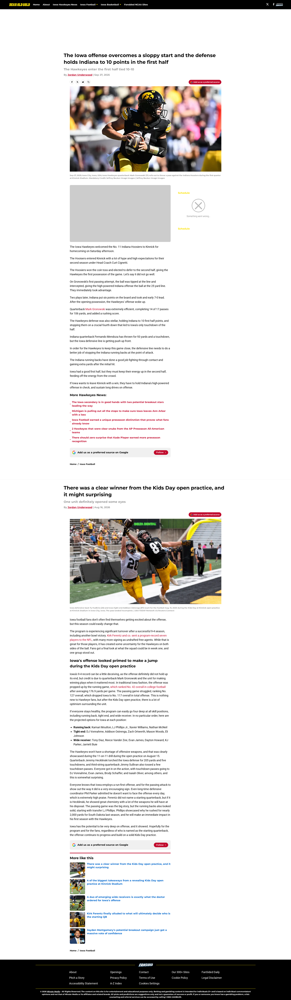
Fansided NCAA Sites (136, 4)
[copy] (88, 82)
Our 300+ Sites (180, 972)
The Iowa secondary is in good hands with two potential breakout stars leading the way (118, 404)
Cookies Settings (149, 983)
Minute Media (53, 991)
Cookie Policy (180, 977)
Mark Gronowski (95, 309)
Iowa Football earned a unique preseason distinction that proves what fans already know (120, 421)
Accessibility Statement (83, 983)
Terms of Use (147, 977)
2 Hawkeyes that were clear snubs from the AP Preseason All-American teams (118, 430)
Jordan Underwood (80, 74)
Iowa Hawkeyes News (65, 4)
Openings (116, 972)
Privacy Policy (118, 977)
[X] (267, 4)
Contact (144, 972)
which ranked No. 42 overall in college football (138, 686)
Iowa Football (87, 464)
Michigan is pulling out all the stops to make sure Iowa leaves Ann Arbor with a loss (119, 413)
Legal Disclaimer (212, 977)
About (46, 4)
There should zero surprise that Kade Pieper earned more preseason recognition (116, 439)
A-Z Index (116, 983)
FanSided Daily (211, 972)
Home (36, 4)
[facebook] (273, 4)
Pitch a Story (76, 977)
